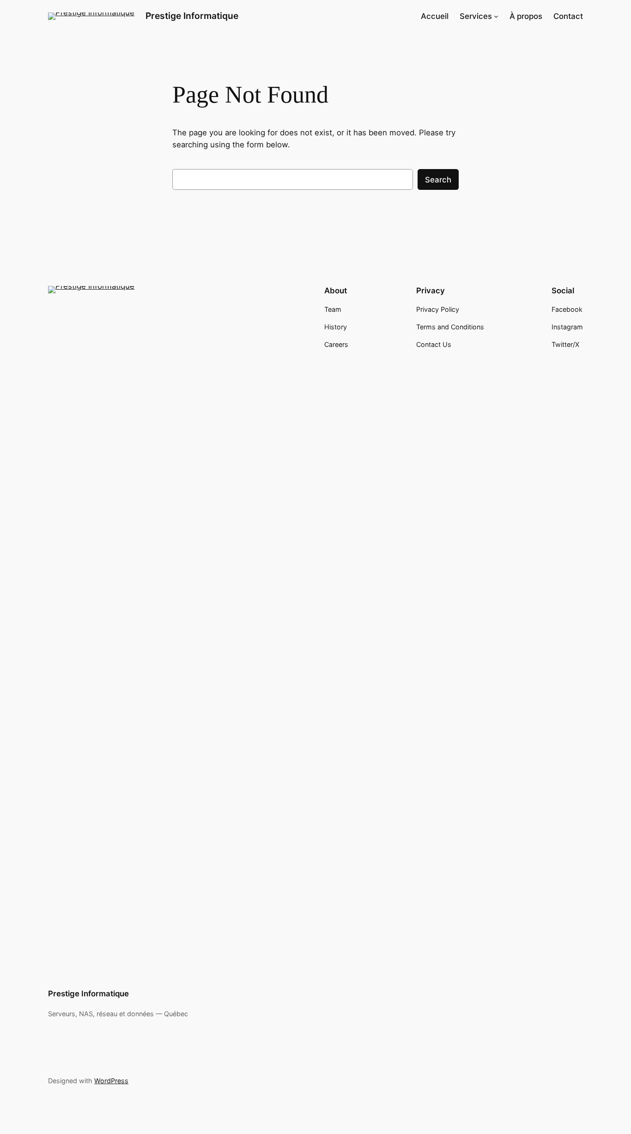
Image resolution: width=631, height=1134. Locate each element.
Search (438, 179)
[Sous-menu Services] (496, 16)
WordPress (111, 1081)
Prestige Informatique (192, 15)
